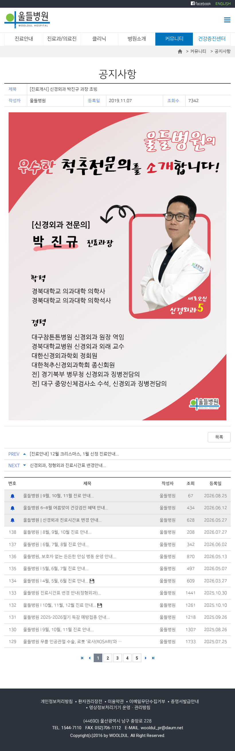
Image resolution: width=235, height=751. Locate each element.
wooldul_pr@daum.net (162, 727)
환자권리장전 (90, 701)
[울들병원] (27, 19)
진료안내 (24, 39)
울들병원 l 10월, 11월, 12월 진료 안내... (60, 605)
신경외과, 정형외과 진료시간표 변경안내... (68, 465)
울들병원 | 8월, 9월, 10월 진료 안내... (57, 532)
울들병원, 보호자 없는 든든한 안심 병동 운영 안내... (69, 556)
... (58, 495)
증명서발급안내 (185, 701)
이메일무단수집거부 (147, 701)
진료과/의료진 (62, 39)
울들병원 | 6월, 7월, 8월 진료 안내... (56, 544)
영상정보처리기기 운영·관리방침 (119, 707)
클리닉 (99, 39)
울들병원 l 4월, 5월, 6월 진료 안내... (56, 581)
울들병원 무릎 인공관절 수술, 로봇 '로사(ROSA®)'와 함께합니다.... (74, 641)
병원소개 (137, 39)
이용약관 (116, 701)
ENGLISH (223, 4)
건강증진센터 (212, 39)
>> (153, 658)
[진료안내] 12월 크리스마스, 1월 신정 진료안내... (74, 454)
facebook (203, 4)
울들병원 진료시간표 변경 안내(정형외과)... (62, 593)
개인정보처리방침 (57, 701)
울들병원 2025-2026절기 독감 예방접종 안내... (66, 617)
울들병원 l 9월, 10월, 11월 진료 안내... (58, 629)
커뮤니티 (174, 39)
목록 (219, 437)
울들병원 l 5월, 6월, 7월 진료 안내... (56, 568)
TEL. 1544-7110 (66, 727)
